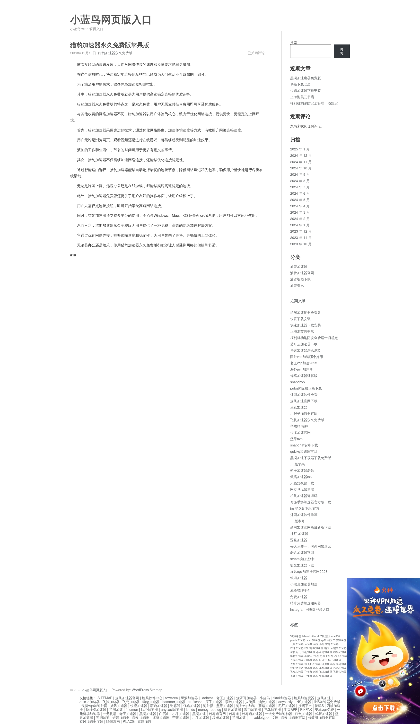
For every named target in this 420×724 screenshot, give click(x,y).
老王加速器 (224, 697)
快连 (316, 656)
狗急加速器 (150, 701)
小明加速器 (308, 652)
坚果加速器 (224, 705)
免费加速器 (298, 596)
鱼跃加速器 (298, 407)
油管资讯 (297, 285)
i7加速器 (325, 636)
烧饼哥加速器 (246, 697)
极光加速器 (220, 717)
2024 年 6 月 (300, 193)
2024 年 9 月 (300, 174)
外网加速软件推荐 (303, 514)
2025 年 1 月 (300, 149)
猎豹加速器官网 (293, 717)
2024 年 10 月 (301, 168)
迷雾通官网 (217, 713)
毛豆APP (290, 709)
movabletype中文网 (264, 717)
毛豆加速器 (286, 705)
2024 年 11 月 (301, 161)
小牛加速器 (180, 713)
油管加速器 (298, 266)
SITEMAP (104, 697)
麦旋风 (250, 701)
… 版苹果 (297, 464)
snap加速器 (313, 640)
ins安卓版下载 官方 (304, 508)
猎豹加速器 (303, 713)
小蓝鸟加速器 (324, 652)
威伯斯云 (295, 652)
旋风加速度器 (304, 697)
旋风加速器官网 (127, 697)
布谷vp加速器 (341, 652)
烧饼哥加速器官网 (321, 717)
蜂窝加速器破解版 (303, 375)
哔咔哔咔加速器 (314, 648)
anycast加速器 (172, 709)
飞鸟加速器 (131, 701)
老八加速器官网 (302, 552)
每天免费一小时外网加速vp (310, 546)
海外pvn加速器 (301, 369)
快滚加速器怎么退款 (305, 350)
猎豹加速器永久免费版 (115, 52)
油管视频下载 (300, 279)
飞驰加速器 (111, 701)
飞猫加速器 (325, 671)
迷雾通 (175, 705)
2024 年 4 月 (300, 205)
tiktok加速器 (282, 697)
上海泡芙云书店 (302, 96)
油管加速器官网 (302, 272)
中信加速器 (339, 640)
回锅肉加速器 (339, 648)
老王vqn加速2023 (303, 362)
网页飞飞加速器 (302, 489)
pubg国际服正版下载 (306, 388)
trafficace (195, 701)
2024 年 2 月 (300, 218)
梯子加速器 (334, 660)
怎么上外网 (326, 656)
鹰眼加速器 (325, 676)
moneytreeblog (209, 709)
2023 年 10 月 (301, 243)
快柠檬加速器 (96, 709)
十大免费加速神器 (278, 713)
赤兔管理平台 (300, 590)
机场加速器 (311, 660)
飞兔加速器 (297, 671)
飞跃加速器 (340, 671)
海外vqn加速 (245, 705)
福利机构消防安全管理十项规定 (314, 103)
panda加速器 (298, 640)
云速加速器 (311, 644)
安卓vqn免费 (324, 709)
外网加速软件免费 (303, 394)
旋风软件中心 (152, 697)
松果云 (323, 660)
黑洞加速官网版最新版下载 (310, 527)
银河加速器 (298, 577)
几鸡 (321, 644)
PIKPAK (306, 709)
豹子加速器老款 (302, 470)
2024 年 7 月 (300, 186)
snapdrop (297, 381)
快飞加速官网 (300, 432)
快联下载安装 (300, 84)
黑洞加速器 (189, 697)
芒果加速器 (180, 717)
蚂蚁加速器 (323, 713)
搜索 (293, 42)
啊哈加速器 (158, 705)
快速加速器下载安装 (305, 90)
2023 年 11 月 (301, 237)
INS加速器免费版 (327, 701)
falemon (132, 709)
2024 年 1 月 (300, 224)
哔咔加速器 (297, 648)
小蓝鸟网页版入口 (111, 19)
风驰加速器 (340, 668)
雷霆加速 (144, 721)
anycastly (285, 701)
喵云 (327, 648)
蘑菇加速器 (266, 705)
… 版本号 (297, 520)
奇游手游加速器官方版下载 (310, 501)
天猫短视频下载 (302, 482)
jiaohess (207, 697)
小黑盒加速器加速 (303, 584)
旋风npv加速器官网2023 (308, 571)
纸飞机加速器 (313, 664)
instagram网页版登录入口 (309, 609)
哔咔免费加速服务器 (305, 603)
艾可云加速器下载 (303, 343)
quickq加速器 (89, 701)
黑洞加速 (116, 709)
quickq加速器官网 (303, 451)
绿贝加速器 (328, 664)
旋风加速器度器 (91, 721)
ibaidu (190, 709)
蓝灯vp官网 (297, 668)
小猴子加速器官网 (303, 413)
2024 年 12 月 (301, 155)
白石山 (164, 713)
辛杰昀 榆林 (299, 426)
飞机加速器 (311, 671)
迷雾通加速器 (252, 713)
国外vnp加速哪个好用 (306, 356)
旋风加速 (324, 697)
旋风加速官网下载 (303, 400)
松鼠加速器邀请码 (303, 495)
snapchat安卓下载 (304, 445)
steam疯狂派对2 (302, 558)
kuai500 (335, 636)
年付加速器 (297, 656)
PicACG (129, 721)
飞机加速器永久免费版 (307, 419)
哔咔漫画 (113, 721)
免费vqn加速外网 (94, 705)
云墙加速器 (297, 644)
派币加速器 (252, 709)
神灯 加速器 (299, 533)
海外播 (208, 705)
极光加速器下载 (302, 565)
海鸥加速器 (160, 717)
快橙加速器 (138, 705)
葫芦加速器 (233, 701)
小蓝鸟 (265, 697)
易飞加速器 (341, 656)
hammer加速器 (173, 701)
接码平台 (305, 705)
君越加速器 (332, 644)
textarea (171, 697)
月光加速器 (297, 660)
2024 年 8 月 (300, 180)
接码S (319, 705)
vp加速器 (326, 640)
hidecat (315, 636)
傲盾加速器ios (301, 476)
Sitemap (156, 689)
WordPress (140, 689)
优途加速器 (191, 705)
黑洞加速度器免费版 (305, 77)
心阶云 (309, 656)
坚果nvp (296, 438)
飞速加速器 (297, 676)
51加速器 (295, 636)
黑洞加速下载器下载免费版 (310, 457)
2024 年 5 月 (300, 199)
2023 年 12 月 (301, 231)
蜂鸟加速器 (311, 668)
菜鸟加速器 (342, 664)
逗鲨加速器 (298, 539)
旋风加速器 (118, 705)
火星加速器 (297, 664)
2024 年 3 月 (300, 212)
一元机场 (109, 713)
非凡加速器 (325, 668)
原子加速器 (213, 701)
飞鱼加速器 (311, 676)
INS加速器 (303, 701)
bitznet (306, 636)
